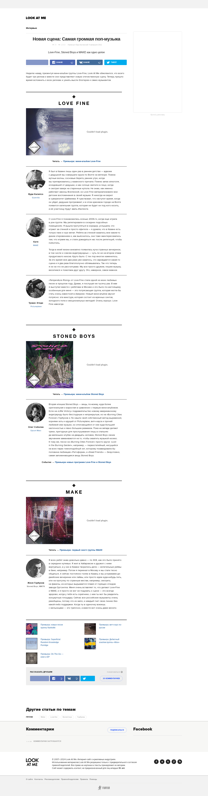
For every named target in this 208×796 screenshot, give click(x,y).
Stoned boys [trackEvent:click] (67, 717)
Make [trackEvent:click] (43, 717)
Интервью (31, 28)
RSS (179, 761)
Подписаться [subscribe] (117, 730)
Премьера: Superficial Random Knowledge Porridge (50, 642)
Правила (84, 779)
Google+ (174, 761)
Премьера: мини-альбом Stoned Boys (84, 394)
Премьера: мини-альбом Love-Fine (82, 161)
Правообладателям (69, 779)
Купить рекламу (158, 115)
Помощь (93, 779)
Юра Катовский (82, 45)
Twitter (168, 761)
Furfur (104, 788)
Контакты (38, 779)
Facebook (156, 761)
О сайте (29, 779)
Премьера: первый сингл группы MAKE (81, 550)
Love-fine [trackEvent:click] (53, 717)
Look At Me (36, 18)
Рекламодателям (52, 779)
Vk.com (162, 761)
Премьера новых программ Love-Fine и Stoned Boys (83, 462)
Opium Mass (35, 430)
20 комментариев (111, 678)
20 (55, 45)
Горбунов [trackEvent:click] (81, 717)
